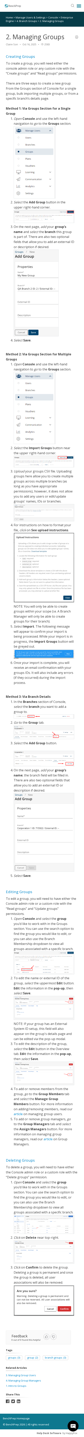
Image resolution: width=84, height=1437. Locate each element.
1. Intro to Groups (16, 1386)
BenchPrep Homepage (16, 1418)
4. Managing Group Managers (23, 1380)
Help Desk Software (49, 1433)
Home (9, 17)
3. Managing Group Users (21, 1375)
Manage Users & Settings (31, 17)
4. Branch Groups (27, 21)
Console (53, 17)
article (18, 1114)
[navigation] (79, 6)
